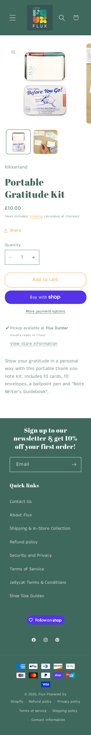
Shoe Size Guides (27, 596)
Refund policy (24, 542)
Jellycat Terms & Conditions (38, 582)
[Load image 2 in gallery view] (45, 142)
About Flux (21, 515)
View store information (34, 343)
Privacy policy (69, 701)
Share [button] (15, 230)
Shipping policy (65, 710)
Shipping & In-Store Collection (40, 528)
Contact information (48, 719)
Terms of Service (27, 569)
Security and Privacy (31, 555)
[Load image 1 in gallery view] (18, 142)
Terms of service (33, 710)
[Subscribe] (74, 464)
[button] (12, 18)
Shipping (36, 216)
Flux (42, 694)
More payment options (45, 311)
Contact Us (21, 502)
